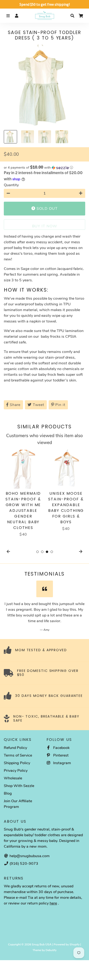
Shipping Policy (17, 763)
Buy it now (44, 226)
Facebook (61, 747)
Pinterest (60, 755)
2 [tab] (42, 552)
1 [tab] (37, 552)
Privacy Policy (16, 770)
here (53, 903)
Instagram (61, 763)
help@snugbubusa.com (29, 856)
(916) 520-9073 (23, 863)
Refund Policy (15, 747)
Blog (8, 793)
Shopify (75, 944)
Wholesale (13, 778)
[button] (44, 167)
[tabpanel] (23, 493)
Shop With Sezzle (19, 785)
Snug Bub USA (42, 944)
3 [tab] (47, 552)
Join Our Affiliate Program (18, 803)
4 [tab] (52, 552)
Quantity (11, 185)
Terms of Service (18, 755)
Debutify (51, 950)
